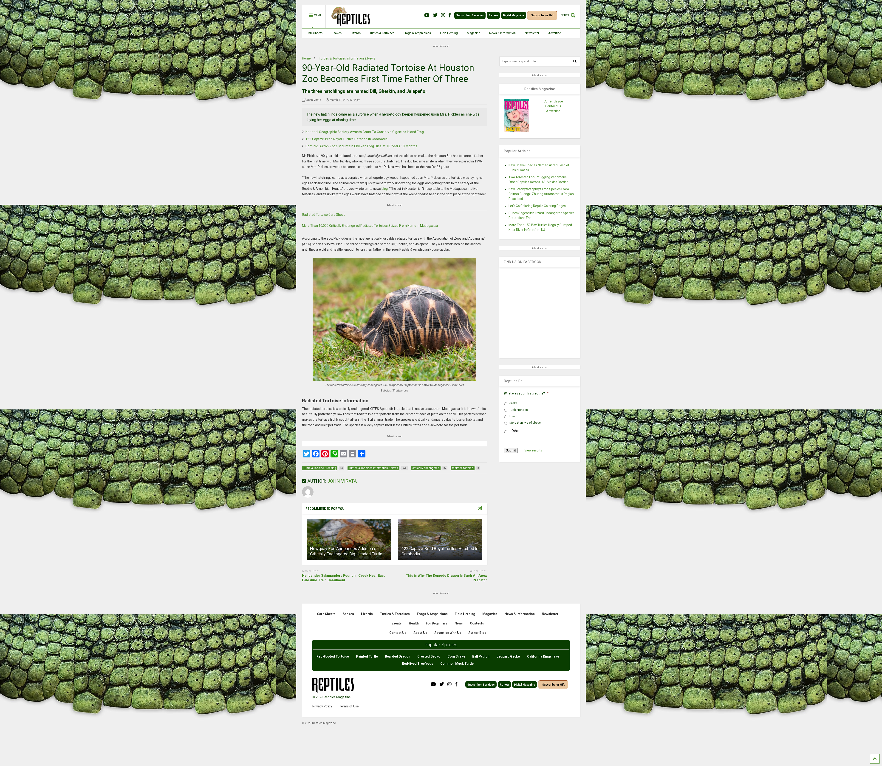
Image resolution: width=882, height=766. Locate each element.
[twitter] (435, 15)
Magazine (473, 33)
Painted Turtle (367, 656)
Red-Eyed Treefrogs (417, 663)
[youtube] (427, 15)
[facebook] (450, 15)
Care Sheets (314, 33)
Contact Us (553, 106)
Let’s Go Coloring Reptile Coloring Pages (537, 206)
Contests (477, 623)
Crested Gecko (428, 656)
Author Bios (477, 633)
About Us (420, 633)
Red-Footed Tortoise (333, 656)
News (459, 623)
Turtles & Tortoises (382, 33)
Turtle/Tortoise (519, 409)
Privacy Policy (322, 706)
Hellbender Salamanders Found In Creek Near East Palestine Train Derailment (343, 577)
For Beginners (436, 623)
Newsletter (532, 33)
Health (414, 623)
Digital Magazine (513, 15)
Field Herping (449, 33)
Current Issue (553, 101)
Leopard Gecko (508, 656)
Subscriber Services (470, 15)
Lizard (513, 416)
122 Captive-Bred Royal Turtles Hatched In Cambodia (346, 139)
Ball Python (480, 656)
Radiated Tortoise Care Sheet (323, 214)
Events (397, 623)
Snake (513, 403)
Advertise (554, 33)
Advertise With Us (447, 633)
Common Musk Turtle (457, 663)
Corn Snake (456, 656)
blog (385, 188)
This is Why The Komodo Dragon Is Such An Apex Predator (446, 577)
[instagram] (443, 15)
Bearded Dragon (397, 656)
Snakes (337, 33)
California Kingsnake (543, 656)
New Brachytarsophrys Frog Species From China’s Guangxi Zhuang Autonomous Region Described (541, 194)
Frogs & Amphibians (417, 33)
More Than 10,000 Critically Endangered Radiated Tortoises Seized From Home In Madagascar (370, 225)
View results (533, 450)
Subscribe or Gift (542, 15)
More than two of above (525, 422)
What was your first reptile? (526, 393)
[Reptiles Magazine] (349, 26)
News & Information (502, 33)
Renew (493, 15)
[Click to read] (349, 539)
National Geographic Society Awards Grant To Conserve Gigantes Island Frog (364, 132)
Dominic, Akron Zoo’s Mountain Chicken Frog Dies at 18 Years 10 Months (361, 146)
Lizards (356, 33)
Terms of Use (349, 706)
